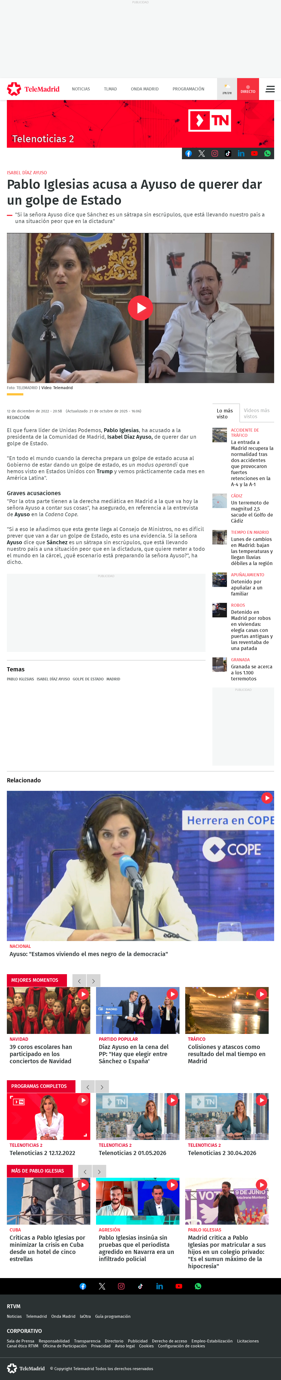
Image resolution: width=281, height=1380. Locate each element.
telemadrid (26, 1368)
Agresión (109, 1230)
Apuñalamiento (247, 575)
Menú (270, 89)
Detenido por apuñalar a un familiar (247, 588)
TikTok (228, 153)
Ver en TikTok (140, 1287)
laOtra (85, 1317)
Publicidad (138, 1341)
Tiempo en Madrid (250, 532)
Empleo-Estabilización (212, 1341)
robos (238, 605)
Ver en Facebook (82, 1287)
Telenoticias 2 (26, 1145)
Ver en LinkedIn (159, 1286)
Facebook (188, 153)
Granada (240, 660)
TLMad (110, 89)
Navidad (19, 1039)
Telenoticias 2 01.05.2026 (137, 1116)
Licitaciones (248, 1341)
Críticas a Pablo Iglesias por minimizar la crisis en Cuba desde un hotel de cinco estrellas (48, 1201)
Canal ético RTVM (22, 1346)
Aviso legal (125, 1346)
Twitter (201, 153)
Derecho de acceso (169, 1341)
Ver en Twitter (102, 1287)
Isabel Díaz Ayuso (27, 172)
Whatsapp (267, 153)
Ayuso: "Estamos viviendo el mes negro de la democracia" (140, 866)
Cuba (15, 1230)
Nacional (20, 946)
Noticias (81, 89)
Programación (188, 89)
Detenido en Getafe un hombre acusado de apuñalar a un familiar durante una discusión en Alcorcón (219, 579)
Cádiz (236, 496)
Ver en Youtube (178, 1286)
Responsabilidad (54, 1341)
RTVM (14, 1306)
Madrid (113, 679)
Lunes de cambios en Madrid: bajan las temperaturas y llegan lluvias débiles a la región (219, 537)
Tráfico (197, 1039)
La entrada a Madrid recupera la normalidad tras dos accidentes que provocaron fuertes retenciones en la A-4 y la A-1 (219, 435)
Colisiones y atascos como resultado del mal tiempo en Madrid (227, 1010)
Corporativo (24, 1331)
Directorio (114, 1341)
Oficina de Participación (65, 1346)
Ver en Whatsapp (198, 1286)
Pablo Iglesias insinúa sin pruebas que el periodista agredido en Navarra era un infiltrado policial (137, 1201)
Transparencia (87, 1341)
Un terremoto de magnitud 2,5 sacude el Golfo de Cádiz (219, 501)
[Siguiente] (93, 980)
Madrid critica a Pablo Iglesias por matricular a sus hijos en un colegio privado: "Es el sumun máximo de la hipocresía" (227, 1201)
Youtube (254, 153)
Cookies (146, 1346)
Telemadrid (36, 1317)
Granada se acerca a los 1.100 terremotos (219, 664)
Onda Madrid (145, 89)
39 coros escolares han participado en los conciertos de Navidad (48, 1010)
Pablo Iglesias (20, 679)
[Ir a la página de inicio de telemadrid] (33, 89)
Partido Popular (118, 1039)
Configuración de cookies (181, 1346)
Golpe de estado (88, 679)
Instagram (214, 153)
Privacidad (101, 1346)
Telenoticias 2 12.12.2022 (48, 1116)
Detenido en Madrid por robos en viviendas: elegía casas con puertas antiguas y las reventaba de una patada (219, 610)
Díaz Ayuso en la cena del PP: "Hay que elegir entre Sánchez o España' (137, 1010)
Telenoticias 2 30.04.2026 (227, 1116)
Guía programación (113, 1317)
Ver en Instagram (121, 1286)
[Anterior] (79, 980)
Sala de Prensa (20, 1341)
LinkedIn (241, 153)
